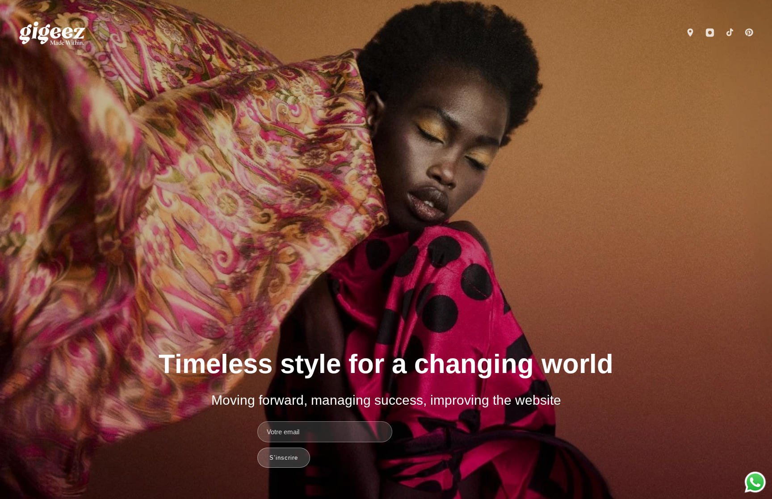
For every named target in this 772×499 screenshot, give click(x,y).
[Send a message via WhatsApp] (755, 482)
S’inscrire (283, 457)
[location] (690, 33)
